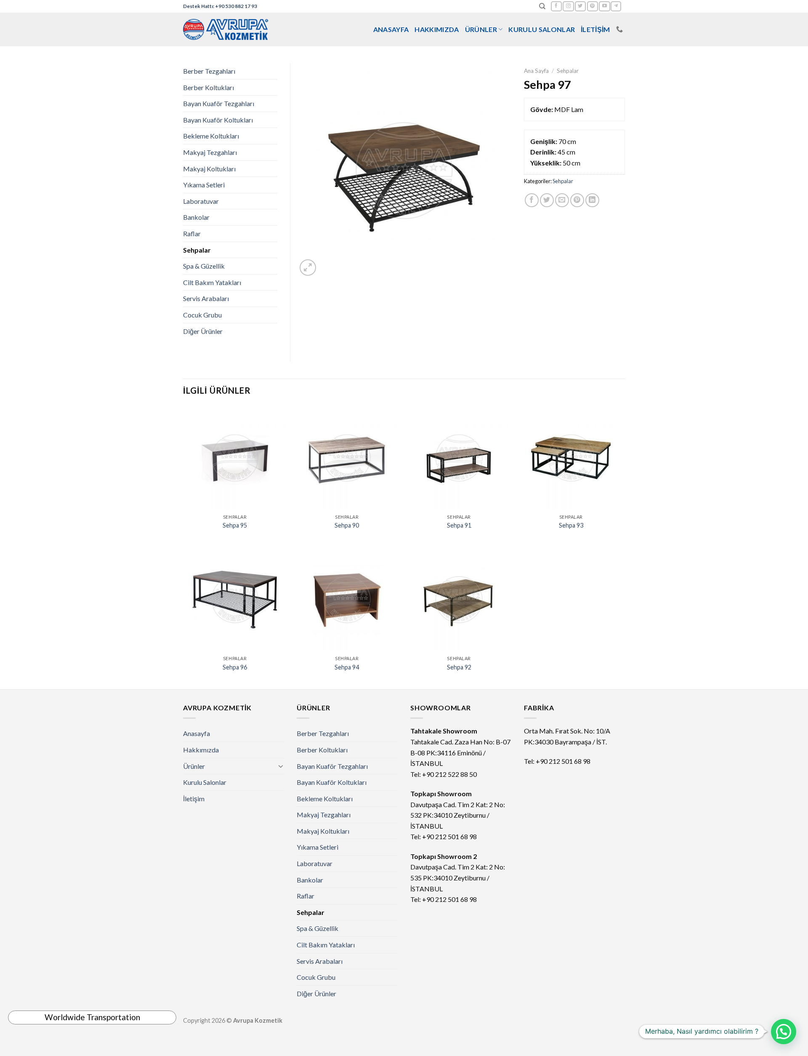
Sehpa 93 (571, 525)
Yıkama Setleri (204, 185)
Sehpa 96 (235, 667)
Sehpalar (568, 70)
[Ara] (542, 6)
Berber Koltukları (208, 87)
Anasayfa (391, 29)
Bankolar (196, 217)
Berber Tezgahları (209, 71)
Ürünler (481, 29)
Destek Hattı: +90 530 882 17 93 (220, 6)
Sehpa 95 (235, 525)
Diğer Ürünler (203, 331)
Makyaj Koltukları (209, 169)
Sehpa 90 (347, 525)
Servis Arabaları (206, 298)
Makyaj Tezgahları (210, 152)
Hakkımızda (437, 29)
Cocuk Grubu (202, 315)
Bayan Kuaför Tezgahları (218, 103)
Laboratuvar (201, 201)
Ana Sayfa (536, 70)
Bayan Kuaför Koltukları (218, 120)
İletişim (595, 29)
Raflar (192, 233)
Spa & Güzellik (204, 266)
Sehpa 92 (459, 667)
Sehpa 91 (459, 525)
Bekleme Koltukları (211, 136)
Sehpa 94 (347, 667)
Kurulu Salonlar (541, 29)
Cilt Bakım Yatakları (212, 282)
